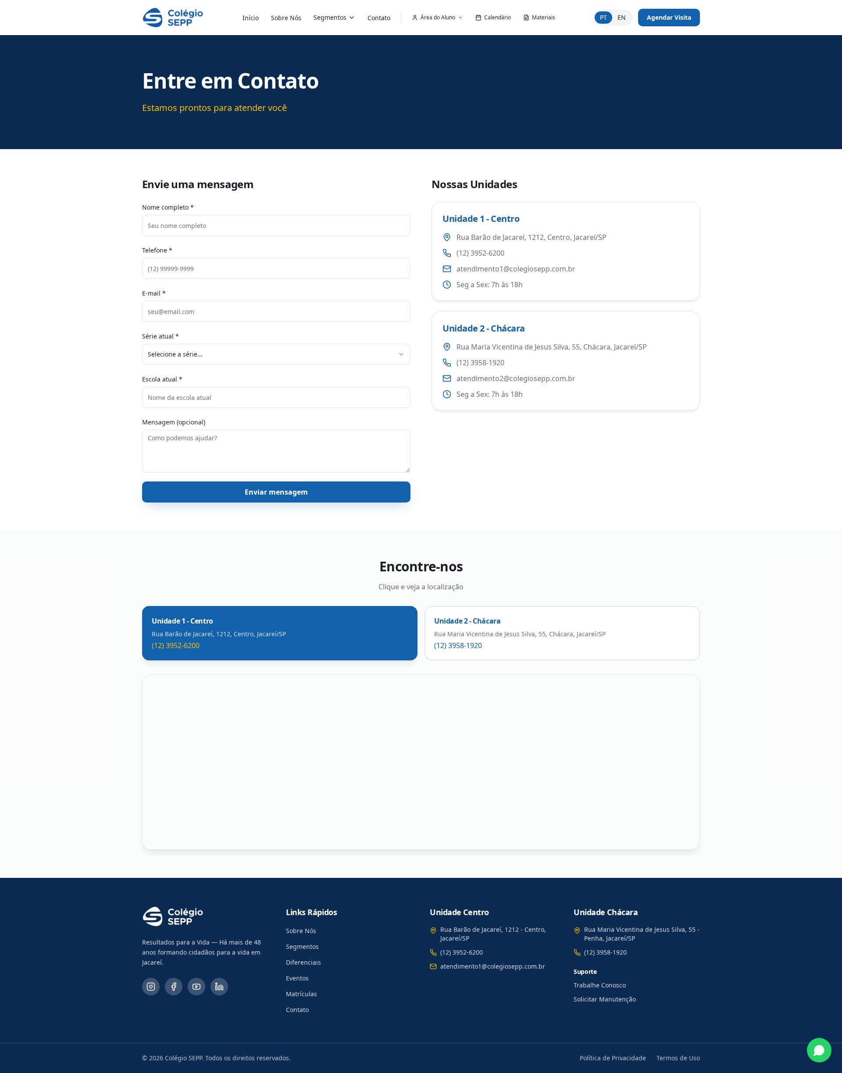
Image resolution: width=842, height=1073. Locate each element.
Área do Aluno (438, 17)
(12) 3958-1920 (480, 362)
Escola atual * (162, 379)
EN (621, 17)
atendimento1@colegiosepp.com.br (516, 269)
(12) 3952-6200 (480, 253)
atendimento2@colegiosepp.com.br (516, 378)
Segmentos (330, 17)
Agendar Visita (669, 17)
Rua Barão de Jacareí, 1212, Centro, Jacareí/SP (532, 237)
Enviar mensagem (276, 492)
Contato (378, 18)
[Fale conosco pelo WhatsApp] (819, 1050)
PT (603, 17)
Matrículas (301, 994)
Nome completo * (168, 207)
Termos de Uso (678, 1058)
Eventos (297, 978)
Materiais (543, 17)
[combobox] (276, 354)
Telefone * (157, 250)
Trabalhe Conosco (600, 985)
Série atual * (160, 336)
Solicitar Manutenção (605, 999)
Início (251, 18)
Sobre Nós (286, 18)
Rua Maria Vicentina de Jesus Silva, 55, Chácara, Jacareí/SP (552, 347)
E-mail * (154, 293)
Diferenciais (303, 962)
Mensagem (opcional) (173, 422)
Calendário (497, 17)
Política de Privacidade (613, 1058)
